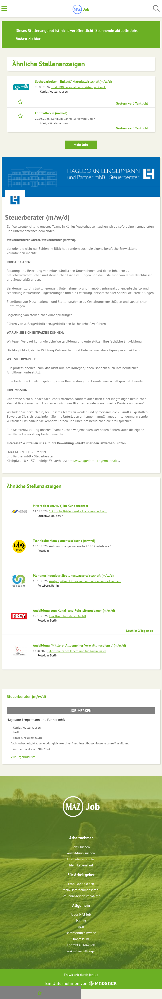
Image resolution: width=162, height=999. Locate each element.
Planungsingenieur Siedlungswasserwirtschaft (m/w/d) (73, 575)
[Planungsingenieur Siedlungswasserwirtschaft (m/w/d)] (19, 581)
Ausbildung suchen (81, 853)
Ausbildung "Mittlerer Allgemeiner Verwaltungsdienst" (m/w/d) (79, 645)
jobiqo (93, 974)
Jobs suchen (81, 847)
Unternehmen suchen (81, 859)
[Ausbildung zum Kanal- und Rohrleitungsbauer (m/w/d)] (19, 616)
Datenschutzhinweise (81, 933)
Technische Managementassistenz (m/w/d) (64, 540)
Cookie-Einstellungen (81, 951)
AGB (81, 927)
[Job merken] (21, 101)
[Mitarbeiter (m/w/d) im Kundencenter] (19, 511)
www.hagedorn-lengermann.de (95, 460)
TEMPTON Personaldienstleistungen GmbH (78, 87)
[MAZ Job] (81, 9)
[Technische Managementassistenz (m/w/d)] (19, 546)
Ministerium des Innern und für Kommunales (77, 651)
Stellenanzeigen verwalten (81, 896)
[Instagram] (85, 826)
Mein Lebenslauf (81, 865)
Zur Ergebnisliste (23, 757)
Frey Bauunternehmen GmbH (67, 616)
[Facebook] (77, 826)
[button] (153, 35)
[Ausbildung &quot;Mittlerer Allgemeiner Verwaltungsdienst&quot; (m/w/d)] (19, 651)
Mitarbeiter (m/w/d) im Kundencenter (60, 505)
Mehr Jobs (81, 144)
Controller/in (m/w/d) (51, 113)
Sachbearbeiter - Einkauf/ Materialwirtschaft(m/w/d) (73, 81)
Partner (81, 920)
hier (37, 38)
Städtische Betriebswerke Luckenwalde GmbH (78, 511)
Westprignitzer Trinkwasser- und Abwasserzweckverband (85, 581)
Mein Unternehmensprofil (81, 890)
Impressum (81, 939)
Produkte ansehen (81, 884)
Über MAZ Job (81, 914)
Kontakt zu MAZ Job (81, 945)
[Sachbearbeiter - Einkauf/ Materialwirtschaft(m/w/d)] (21, 87)
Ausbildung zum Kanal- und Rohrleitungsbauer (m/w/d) (74, 610)
